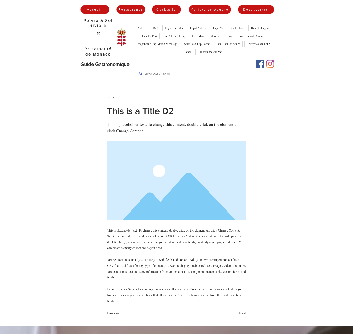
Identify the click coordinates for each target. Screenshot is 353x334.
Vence (187, 52)
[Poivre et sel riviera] (260, 64)
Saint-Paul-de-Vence (228, 44)
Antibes (141, 28)
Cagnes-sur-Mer (174, 28)
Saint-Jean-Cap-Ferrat (197, 44)
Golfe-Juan (237, 28)
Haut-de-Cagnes (260, 28)
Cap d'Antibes (198, 28)
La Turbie (198, 36)
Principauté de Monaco (252, 36)
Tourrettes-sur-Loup (258, 44)
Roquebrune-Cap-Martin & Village (157, 44)
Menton (215, 36)
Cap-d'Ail (219, 28)
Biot (155, 28)
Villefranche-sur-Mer (210, 52)
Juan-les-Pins (149, 36)
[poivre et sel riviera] (270, 64)
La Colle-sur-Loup (174, 36)
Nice (229, 36)
